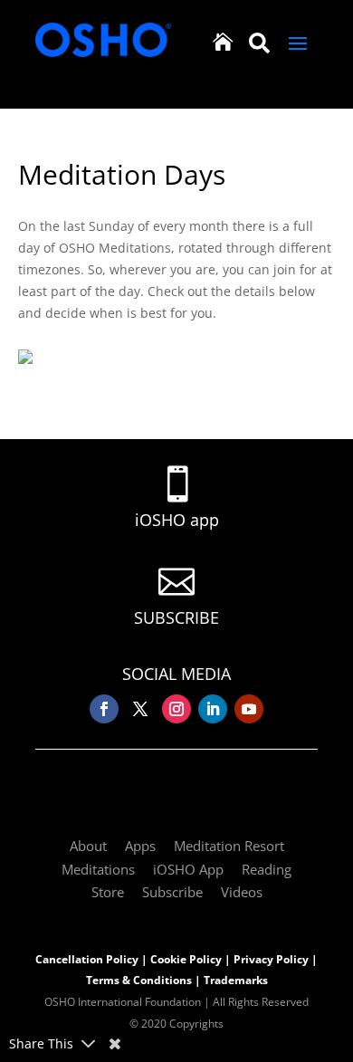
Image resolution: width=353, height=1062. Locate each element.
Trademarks (236, 980)
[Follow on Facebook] (104, 708)
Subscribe (172, 892)
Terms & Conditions (139, 980)
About (88, 846)
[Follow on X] (140, 708)
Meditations (98, 869)
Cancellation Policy (86, 959)
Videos (241, 892)
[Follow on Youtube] (248, 708)
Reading (266, 869)
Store (107, 892)
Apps (140, 846)
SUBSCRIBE (176, 617)
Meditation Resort (229, 846)
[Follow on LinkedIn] (212, 708)
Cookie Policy (186, 959)
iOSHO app (177, 520)
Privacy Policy (271, 959)
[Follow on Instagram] (176, 708)
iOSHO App (188, 869)
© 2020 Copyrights (176, 1023)
